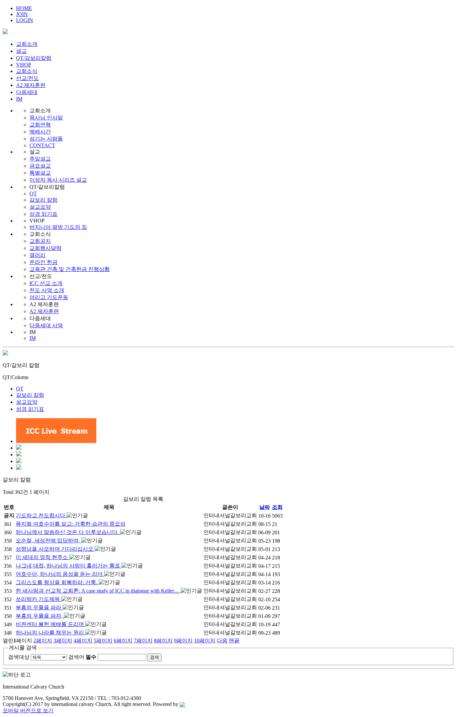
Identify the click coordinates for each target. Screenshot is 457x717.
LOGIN (24, 20)
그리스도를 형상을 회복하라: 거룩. (57, 582)
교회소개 (26, 44)
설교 (21, 51)
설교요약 (40, 207)
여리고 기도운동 (48, 297)
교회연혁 (40, 124)
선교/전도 (27, 78)
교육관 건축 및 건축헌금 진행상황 (69, 269)
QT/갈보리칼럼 (34, 58)
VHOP (23, 65)
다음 (222, 640)
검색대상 (18, 657)
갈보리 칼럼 (43, 200)
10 (204, 640)
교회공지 (40, 241)
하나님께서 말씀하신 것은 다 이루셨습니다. (68, 532)
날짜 (264, 507)
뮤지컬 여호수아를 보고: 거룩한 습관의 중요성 (70, 524)
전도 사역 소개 (46, 290)
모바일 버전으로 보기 (28, 710)
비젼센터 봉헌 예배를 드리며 (50, 624)
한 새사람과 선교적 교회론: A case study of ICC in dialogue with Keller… (98, 591)
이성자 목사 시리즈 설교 (58, 180)
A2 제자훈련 (30, 85)
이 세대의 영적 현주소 (42, 557)
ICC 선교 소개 (46, 283)
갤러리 (37, 255)
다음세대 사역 (46, 325)
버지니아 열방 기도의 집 (58, 227)
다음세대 (26, 92)
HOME (24, 8)
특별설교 (40, 173)
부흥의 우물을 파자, (40, 616)
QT (33, 193)
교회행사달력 (45, 248)
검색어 (82, 657)
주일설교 (40, 159)
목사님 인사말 (46, 117)
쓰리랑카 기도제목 (38, 599)
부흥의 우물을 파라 (39, 607)
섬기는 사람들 (46, 139)
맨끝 (234, 640)
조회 (277, 507)
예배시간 (40, 132)
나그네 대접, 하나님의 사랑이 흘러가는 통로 (68, 565)
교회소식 (26, 71)
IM (19, 99)
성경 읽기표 (43, 214)
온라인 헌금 (43, 262)
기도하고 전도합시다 (41, 515)
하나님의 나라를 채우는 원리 (50, 632)
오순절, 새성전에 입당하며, (48, 540)
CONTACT (42, 145)
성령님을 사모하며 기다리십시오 (55, 549)
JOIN (22, 14)
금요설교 (40, 166)
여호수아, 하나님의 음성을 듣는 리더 (60, 574)
